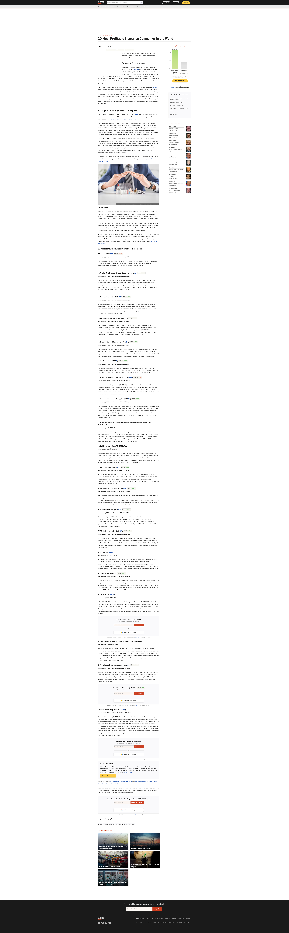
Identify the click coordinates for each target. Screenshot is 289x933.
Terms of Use (148, 923)
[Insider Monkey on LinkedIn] (110, 923)
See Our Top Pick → (108, 776)
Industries (105, 35)
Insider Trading (110, 7)
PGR (124, 488)
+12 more (137, 50)
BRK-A (123, 709)
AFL (118, 467)
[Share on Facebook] (103, 46)
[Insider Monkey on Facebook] (99, 923)
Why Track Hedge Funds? (176, 102)
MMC (130, 377)
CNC (120, 297)
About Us (167, 919)
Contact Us (181, 919)
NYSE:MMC (118, 824)
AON (111, 254)
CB (115, 573)
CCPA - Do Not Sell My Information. (167, 923)
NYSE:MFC (124, 824)
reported (136, 69)
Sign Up (175, 3)
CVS (121, 531)
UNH (128, 665)
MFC (127, 342)
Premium (186, 3)
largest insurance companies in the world (123, 119)
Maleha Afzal (119, 43)
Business (100, 35)
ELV (119, 510)
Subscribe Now (180, 81)
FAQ (154, 923)
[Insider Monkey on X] (103, 923)
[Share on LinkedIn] (108, 46)
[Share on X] (106, 46)
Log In (165, 3)
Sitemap (188, 919)
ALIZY (112, 594)
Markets (100, 7)
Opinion (139, 7)
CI (116, 361)
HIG (135, 273)
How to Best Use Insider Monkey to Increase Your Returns (179, 99)
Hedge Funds (120, 7)
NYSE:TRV (111, 824)
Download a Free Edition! (176, 105)
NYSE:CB (106, 824)
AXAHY (136, 114)
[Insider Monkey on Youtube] (106, 923)
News (110, 35)
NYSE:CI (100, 824)
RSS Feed (141, 919)
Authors (174, 919)
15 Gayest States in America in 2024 (121, 782)
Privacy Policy (139, 923)
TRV (121, 114)
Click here (137, 637)
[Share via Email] (111, 46)
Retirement (130, 7)
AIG (129, 399)
